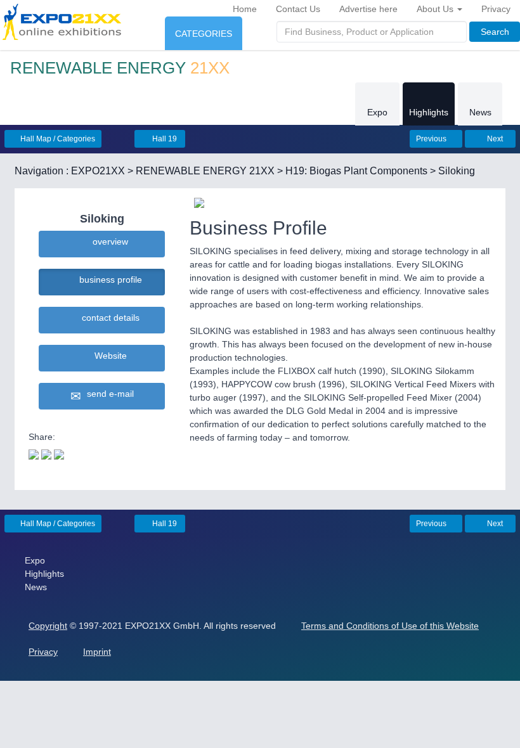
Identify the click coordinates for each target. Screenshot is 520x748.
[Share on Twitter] (34, 453)
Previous (432, 138)
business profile (108, 279)
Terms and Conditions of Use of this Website (390, 626)
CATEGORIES (203, 34)
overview (108, 241)
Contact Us (298, 9)
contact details (108, 318)
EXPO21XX (98, 170)
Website (108, 356)
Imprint (97, 652)
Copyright (48, 626)
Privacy (495, 9)
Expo (377, 112)
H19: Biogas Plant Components (356, 170)
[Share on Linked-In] (59, 453)
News (480, 112)
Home (245, 9)
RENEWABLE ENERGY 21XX (205, 170)
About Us (436, 9)
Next (494, 138)
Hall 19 (163, 138)
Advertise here (368, 9)
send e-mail (108, 394)
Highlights (428, 112)
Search (495, 32)
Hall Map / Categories (56, 138)
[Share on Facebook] (46, 453)
